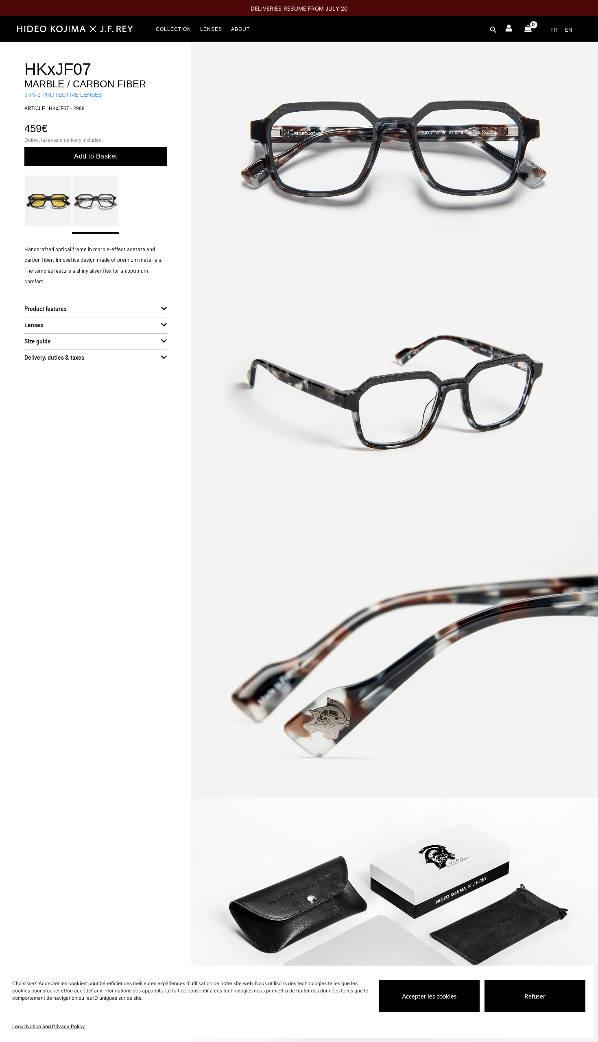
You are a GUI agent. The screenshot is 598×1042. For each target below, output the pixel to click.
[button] (493, 30)
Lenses (33, 324)
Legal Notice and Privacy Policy (48, 1026)
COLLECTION (173, 29)
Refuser (535, 996)
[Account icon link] (509, 28)
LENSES (211, 29)
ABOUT (240, 29)
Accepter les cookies (429, 996)
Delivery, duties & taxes (54, 357)
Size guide (37, 341)
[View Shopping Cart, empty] (528, 30)
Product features (45, 308)
